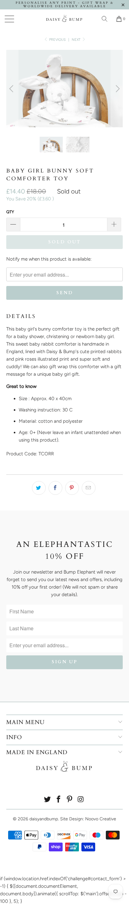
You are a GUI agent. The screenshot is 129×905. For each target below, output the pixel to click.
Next (76, 40)
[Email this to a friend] (88, 488)
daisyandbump (43, 819)
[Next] (117, 88)
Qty (10, 211)
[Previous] (12, 88)
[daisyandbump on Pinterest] (70, 800)
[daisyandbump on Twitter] (47, 800)
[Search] (106, 19)
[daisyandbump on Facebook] (58, 800)
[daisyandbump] (64, 19)
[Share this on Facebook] (55, 488)
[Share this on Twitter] (39, 488)
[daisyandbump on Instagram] (81, 800)
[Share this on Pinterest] (72, 488)
